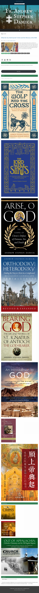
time (25, 53)
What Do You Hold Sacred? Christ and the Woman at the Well (19, 38)
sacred (16, 53)
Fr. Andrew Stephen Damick (10, 40)
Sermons (6, 53)
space (22, 53)
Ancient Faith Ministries (19, 1)
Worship (9, 53)
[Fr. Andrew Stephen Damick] (19, 24)
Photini (12, 53)
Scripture (2, 53)
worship (28, 53)
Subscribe (18, 71)
